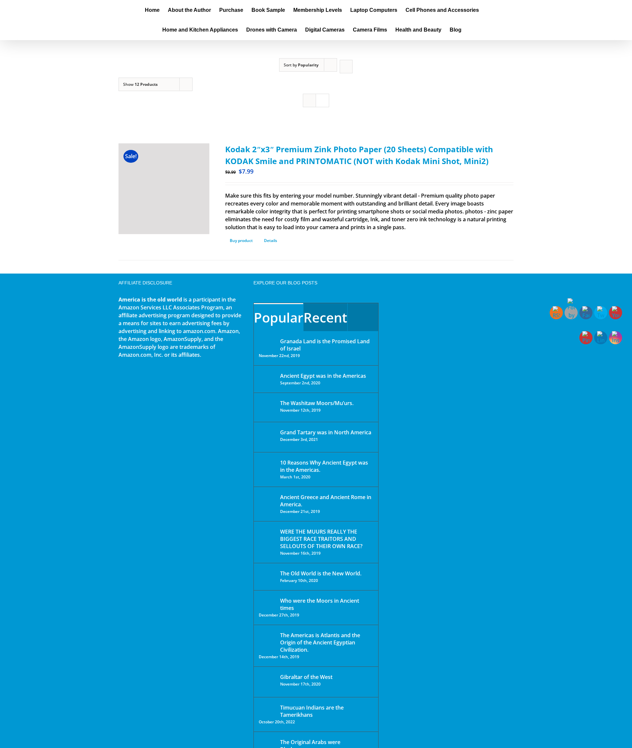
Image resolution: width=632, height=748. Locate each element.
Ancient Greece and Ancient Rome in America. (325, 501)
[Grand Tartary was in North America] (267, 437)
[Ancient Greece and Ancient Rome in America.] (267, 502)
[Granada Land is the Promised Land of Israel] (267, 342)
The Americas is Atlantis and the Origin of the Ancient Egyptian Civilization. (320, 642)
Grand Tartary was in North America (325, 432)
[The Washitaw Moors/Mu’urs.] (267, 407)
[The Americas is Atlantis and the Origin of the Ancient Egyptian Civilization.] (267, 640)
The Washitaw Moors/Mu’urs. (317, 403)
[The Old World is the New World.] (267, 576)
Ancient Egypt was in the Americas (323, 375)
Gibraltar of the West (306, 677)
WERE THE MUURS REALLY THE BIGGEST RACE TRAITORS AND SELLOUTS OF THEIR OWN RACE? (321, 539)
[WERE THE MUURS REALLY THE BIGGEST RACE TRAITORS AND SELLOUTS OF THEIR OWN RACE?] (267, 541)
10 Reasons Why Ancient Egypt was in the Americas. (324, 466)
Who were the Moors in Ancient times (319, 604)
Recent (325, 317)
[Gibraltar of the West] (267, 681)
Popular (278, 317)
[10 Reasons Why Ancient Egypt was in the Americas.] (267, 469)
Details (270, 240)
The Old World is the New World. (320, 573)
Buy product (241, 240)
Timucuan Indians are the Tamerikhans (312, 711)
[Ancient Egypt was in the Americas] (267, 377)
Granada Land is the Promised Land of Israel (325, 345)
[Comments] (363, 317)
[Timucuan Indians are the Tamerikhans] (267, 709)
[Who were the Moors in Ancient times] (267, 601)
